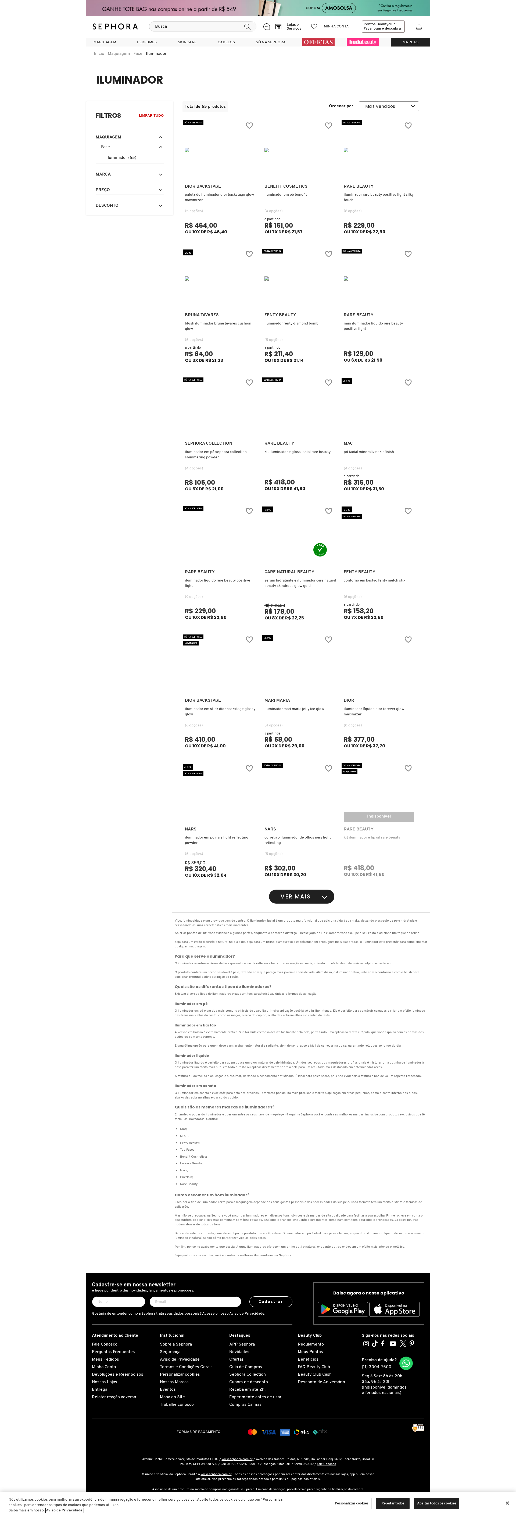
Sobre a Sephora (176, 1344)
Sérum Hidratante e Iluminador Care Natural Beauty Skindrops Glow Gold (300, 583)
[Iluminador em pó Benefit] (299, 150)
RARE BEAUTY (359, 186)
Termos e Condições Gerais (186, 1367)
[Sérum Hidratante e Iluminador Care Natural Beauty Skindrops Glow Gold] (299, 535)
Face (138, 54)
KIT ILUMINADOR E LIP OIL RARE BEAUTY (372, 838)
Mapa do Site (172, 1397)
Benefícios (308, 1359)
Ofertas (236, 1359)
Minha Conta (104, 1367)
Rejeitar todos (392, 1503)
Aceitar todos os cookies (436, 1503)
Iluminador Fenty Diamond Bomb (291, 324)
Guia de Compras (245, 1367)
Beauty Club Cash (315, 1374)
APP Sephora (242, 1344)
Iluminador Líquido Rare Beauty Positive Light (217, 583)
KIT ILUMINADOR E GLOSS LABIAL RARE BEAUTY (297, 452)
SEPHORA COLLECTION (208, 443)
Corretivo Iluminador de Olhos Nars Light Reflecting (297, 840)
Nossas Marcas (174, 1382)
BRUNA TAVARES (202, 315)
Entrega (99, 1389)
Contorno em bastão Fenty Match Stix (374, 581)
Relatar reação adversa (114, 1397)
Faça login (372, 29)
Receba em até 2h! (247, 1389)
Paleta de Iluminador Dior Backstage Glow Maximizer (219, 197)
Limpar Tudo (151, 116)
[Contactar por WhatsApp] (406, 1363)
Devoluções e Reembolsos (117, 1374)
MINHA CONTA (336, 26)
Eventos (168, 1389)
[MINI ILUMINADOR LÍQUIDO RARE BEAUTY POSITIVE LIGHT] (379, 278)
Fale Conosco (104, 1344)
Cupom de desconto (248, 1382)
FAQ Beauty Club (314, 1367)
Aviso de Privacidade (180, 1359)
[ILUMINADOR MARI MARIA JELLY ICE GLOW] (299, 664)
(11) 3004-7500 (376, 1367)
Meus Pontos (310, 1352)
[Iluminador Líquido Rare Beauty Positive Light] (220, 535)
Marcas (410, 42)
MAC (348, 443)
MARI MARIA (277, 700)
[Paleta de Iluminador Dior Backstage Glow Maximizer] (220, 150)
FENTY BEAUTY (280, 315)
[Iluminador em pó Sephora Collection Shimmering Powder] (220, 407)
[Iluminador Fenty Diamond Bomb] (299, 278)
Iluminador (156, 54)
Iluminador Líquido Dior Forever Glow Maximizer (374, 711)
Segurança (170, 1352)
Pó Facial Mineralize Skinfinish (369, 452)
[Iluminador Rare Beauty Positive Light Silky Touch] (379, 150)
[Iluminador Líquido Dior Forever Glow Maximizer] (379, 664)
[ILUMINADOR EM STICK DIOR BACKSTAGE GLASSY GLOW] (220, 664)
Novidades (239, 1352)
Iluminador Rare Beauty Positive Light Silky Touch (379, 197)
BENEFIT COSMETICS (285, 186)
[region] (258, 1504)
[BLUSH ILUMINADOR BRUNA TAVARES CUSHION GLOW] (220, 278)
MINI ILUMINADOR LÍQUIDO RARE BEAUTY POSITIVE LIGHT (373, 326)
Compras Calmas (245, 1405)
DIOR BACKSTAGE (203, 186)
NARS (190, 829)
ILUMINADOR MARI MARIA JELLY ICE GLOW (294, 709)
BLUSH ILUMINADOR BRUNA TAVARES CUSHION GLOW (218, 326)
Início (99, 54)
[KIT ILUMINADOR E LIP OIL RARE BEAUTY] (379, 793)
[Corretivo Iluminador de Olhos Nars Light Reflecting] (299, 793)
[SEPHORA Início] (115, 26)
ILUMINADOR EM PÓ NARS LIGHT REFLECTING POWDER (216, 840)
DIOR (349, 700)
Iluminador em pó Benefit (286, 195)
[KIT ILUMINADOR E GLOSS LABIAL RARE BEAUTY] (299, 407)
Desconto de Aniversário (321, 1382)
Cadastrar (271, 1302)
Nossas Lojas (104, 1382)
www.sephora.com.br (237, 1459)
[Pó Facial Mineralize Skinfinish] (379, 407)
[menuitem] (104, 42)
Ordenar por (341, 106)
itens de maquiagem (272, 1114)
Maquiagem (119, 54)
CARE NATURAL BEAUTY (289, 572)
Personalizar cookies (180, 1374)
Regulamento (311, 1344)
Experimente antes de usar (255, 1397)
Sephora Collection (247, 1374)
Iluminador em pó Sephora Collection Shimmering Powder (216, 454)
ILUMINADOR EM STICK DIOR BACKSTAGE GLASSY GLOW (220, 711)
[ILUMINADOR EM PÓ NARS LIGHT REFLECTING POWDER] (220, 793)
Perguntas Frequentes (113, 1352)
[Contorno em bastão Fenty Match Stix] (379, 535)
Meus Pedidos (105, 1359)
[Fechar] (507, 1503)
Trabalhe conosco (177, 1405)
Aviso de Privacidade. (247, 1314)
